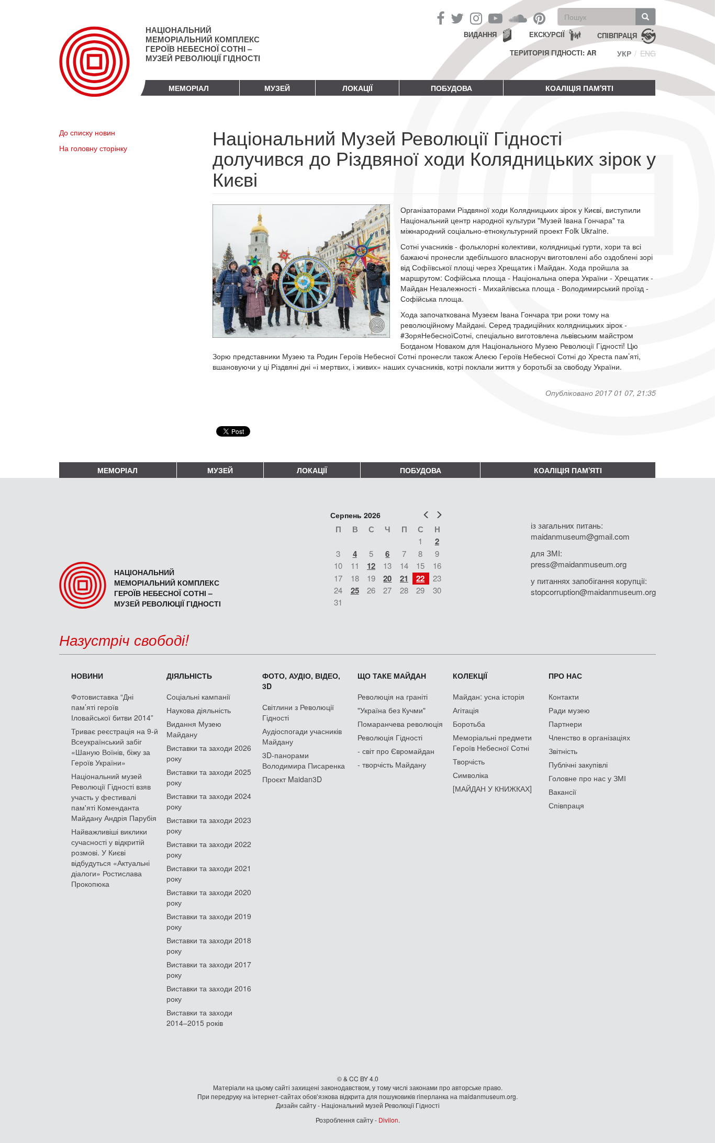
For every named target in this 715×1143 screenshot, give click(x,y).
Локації (357, 88)
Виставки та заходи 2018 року (208, 945)
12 (371, 566)
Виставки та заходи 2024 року (208, 801)
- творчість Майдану (392, 764)
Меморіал (189, 88)
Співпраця (566, 805)
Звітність (563, 751)
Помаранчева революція (400, 723)
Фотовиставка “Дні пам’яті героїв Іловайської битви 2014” (112, 707)
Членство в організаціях (589, 737)
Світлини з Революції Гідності (298, 712)
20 (387, 578)
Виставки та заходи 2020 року (208, 897)
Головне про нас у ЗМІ (587, 778)
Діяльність (189, 675)
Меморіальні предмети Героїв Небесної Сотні (492, 742)
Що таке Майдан (392, 675)
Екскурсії (547, 34)
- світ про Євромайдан (396, 751)
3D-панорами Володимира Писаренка (303, 760)
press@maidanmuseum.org (579, 563)
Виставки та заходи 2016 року (208, 993)
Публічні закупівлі (578, 764)
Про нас (565, 675)
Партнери (565, 723)
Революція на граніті (393, 696)
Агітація (466, 710)
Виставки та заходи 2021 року (208, 873)
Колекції (470, 675)
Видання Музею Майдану (193, 728)
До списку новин (87, 132)
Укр (624, 53)
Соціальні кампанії (198, 696)
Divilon (388, 1119)
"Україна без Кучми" (392, 710)
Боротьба (469, 723)
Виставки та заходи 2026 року (208, 752)
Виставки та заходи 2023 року (208, 825)
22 (420, 578)
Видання (480, 34)
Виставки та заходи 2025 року (208, 777)
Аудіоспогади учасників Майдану (302, 736)
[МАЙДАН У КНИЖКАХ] (492, 788)
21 (404, 578)
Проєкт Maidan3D (292, 779)
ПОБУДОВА (451, 88)
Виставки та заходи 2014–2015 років (199, 1017)
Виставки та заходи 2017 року (208, 969)
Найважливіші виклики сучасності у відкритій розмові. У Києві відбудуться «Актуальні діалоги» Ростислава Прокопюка (110, 857)
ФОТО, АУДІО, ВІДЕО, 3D (301, 680)
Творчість (469, 761)
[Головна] (102, 70)
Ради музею (569, 710)
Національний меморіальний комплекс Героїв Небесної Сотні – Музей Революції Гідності (203, 44)
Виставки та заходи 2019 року (208, 921)
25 (355, 590)
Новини (87, 675)
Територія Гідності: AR (553, 53)
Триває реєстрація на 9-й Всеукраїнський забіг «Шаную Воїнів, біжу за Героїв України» (114, 747)
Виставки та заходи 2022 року (208, 849)
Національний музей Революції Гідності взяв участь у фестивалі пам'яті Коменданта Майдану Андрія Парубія (114, 797)
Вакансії (562, 791)
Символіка (470, 775)
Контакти (564, 696)
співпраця (617, 35)
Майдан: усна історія (488, 696)
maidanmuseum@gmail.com (580, 536)
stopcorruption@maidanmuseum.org (593, 591)
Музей (277, 88)
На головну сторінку (93, 148)
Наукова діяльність (198, 710)
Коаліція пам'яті (579, 88)
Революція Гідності (390, 737)
